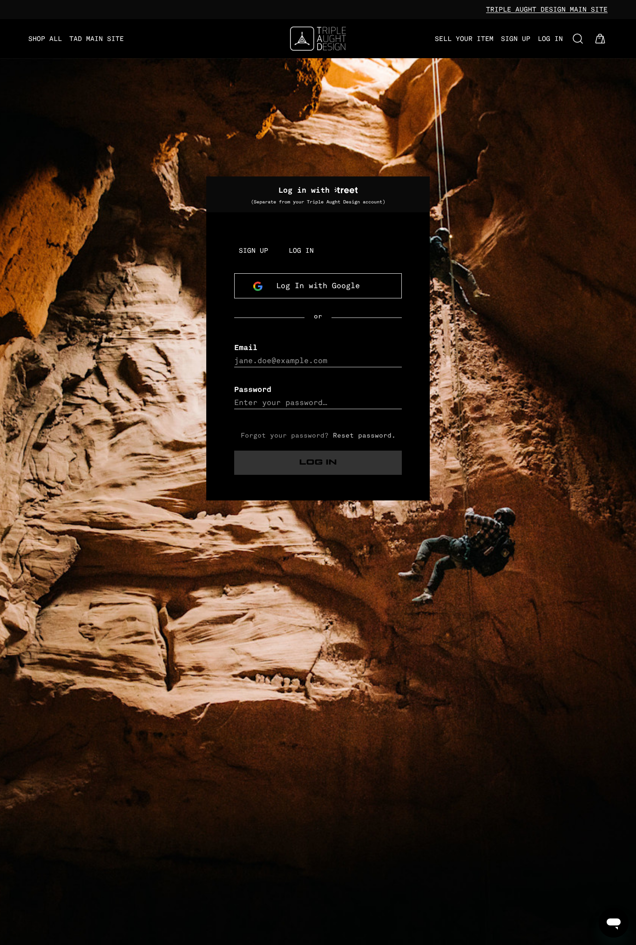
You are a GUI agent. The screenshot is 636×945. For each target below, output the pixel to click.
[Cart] (600, 38)
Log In (318, 462)
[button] (577, 38)
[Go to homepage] (318, 38)
